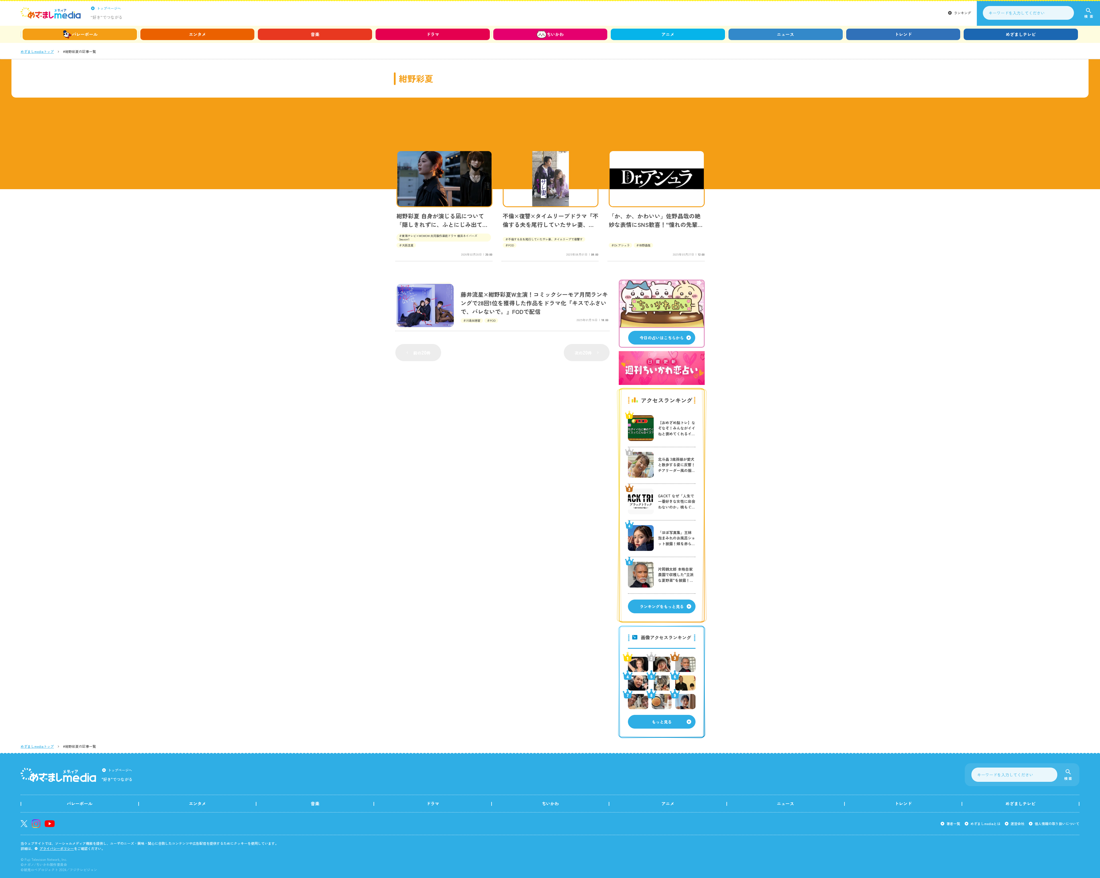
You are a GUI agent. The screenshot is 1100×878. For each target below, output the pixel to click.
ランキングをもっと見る (662, 606)
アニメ (667, 34)
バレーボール (85, 34)
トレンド (903, 34)
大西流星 (407, 245)
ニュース (785, 34)
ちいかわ (555, 34)
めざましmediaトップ (37, 51)
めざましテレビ (1021, 34)
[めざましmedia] (50, 13)
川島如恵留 (473, 320)
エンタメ (197, 34)
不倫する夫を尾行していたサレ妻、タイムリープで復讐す (545, 239)
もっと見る (662, 722)
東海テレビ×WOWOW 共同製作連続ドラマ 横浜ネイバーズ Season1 (438, 237)
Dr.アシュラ (622, 245)
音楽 (315, 34)
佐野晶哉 (645, 245)
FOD (511, 245)
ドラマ (432, 34)
